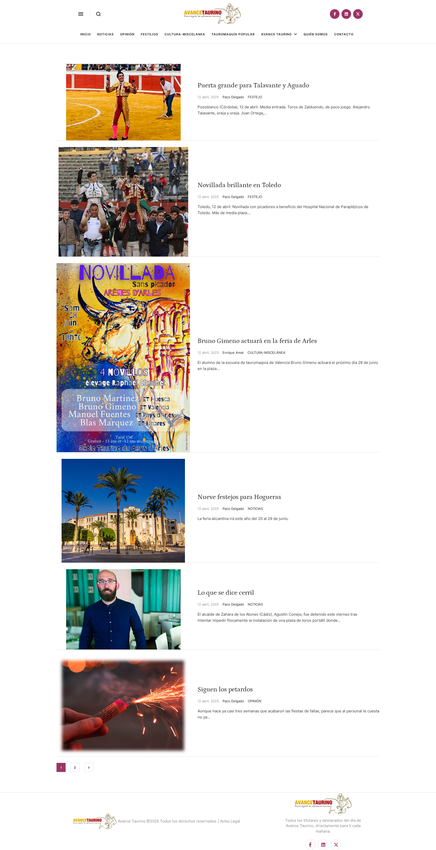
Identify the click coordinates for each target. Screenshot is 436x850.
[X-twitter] (358, 14)
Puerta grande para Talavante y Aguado (253, 85)
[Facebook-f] (335, 14)
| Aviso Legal (229, 821)
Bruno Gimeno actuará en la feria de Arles (257, 341)
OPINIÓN (254, 701)
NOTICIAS (255, 509)
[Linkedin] (346, 14)
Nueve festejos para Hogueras (239, 497)
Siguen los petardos (225, 689)
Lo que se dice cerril (226, 592)
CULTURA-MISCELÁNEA (266, 353)
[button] (81, 14)
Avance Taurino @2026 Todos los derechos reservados (167, 821)
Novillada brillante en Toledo (239, 185)
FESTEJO (255, 97)
